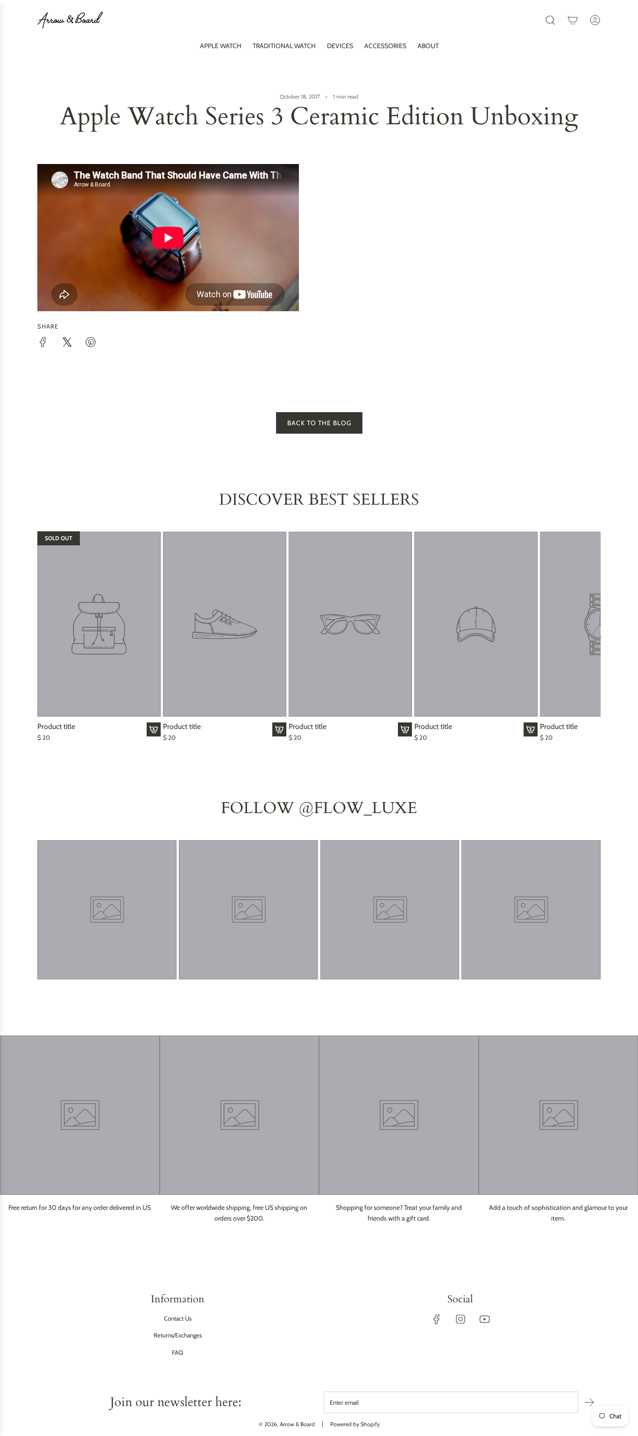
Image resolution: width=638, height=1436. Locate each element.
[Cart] (572, 20)
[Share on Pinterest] (90, 343)
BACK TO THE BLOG (319, 423)
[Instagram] (460, 1319)
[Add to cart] (154, 729)
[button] (47, 637)
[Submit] (589, 1402)
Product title (56, 726)
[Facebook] (436, 1319)
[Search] (550, 20)
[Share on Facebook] (43, 343)
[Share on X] (67, 343)
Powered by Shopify (355, 1424)
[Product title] (99, 623)
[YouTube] (484, 1319)
